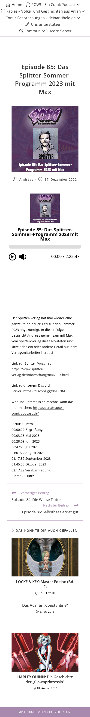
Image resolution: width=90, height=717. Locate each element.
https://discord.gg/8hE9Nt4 (44, 391)
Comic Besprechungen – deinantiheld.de (41, 17)
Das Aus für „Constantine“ (45, 605)
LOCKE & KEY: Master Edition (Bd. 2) (45, 584)
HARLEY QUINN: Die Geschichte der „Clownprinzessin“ (45, 679)
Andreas (26, 179)
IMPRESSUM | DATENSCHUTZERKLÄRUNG (45, 712)
